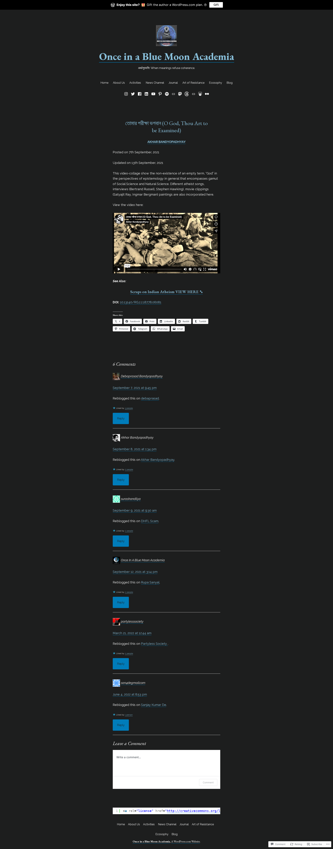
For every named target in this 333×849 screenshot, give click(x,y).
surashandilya (131, 499)
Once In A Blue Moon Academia (143, 560)
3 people (129, 408)
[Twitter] (132, 94)
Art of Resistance (193, 82)
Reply (121, 418)
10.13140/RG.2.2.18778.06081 (140, 302)
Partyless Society (154, 643)
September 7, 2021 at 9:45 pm (135, 388)
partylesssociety (132, 621)
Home (104, 82)
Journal (173, 82)
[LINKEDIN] (146, 94)
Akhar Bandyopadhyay (157, 459)
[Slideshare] (200, 94)
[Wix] (193, 94)
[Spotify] (166, 94)
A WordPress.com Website (185, 841)
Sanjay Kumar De (153, 705)
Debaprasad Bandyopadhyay (142, 376)
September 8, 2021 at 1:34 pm (134, 449)
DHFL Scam (149, 521)
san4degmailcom (133, 683)
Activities (135, 82)
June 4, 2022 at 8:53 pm (130, 694)
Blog (230, 82)
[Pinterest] (160, 94)
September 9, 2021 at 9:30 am (135, 510)
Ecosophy (215, 82)
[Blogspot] (173, 94)
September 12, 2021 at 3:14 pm (135, 572)
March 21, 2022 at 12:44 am (132, 633)
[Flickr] (206, 94)
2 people (129, 469)
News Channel (155, 82)
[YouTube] (153, 94)
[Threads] (186, 94)
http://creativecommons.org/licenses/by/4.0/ (208, 811)
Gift (216, 4)
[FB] (139, 94)
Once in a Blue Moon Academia (166, 56)
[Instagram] (127, 94)
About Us (119, 82)
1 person (129, 715)
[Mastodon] (180, 94)
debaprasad (150, 398)
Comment (208, 782)
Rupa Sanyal (150, 582)
